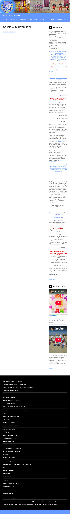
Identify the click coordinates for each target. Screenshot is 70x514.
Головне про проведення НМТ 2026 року (58, 78)
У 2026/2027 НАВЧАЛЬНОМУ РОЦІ (58, 59)
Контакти (66, 19)
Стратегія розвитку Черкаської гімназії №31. (15, 384)
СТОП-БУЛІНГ (6, 419)
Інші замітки (53, 279)
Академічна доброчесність (10, 426)
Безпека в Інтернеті (9, 32)
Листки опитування (60, 141)
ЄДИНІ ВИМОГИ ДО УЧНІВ (9, 397)
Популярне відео (59, 286)
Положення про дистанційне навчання (14, 406)
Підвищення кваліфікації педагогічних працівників (17, 464)
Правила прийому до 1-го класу (11, 416)
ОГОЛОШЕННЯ (53, 274)
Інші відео (52, 368)
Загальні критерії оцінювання (11, 400)
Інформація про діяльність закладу (28, 19)
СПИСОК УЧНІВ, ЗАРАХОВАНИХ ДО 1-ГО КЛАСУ (58, 52)
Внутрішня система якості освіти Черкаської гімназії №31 (19, 387)
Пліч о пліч (5, 467)
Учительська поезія (8, 486)
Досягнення (50, 19)
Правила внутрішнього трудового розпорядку (16, 410)
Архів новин (6, 432)
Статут (4, 413)
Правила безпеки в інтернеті (11, 483)
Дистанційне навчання (9, 403)
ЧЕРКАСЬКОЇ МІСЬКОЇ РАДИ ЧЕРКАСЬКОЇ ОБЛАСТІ (58, 56)
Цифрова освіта (7, 473)
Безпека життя (7, 394)
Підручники (6, 454)
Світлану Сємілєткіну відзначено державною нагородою (18, 498)
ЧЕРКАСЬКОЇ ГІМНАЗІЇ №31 (58, 54)
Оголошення (57, 27)
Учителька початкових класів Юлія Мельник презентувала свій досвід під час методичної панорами (30, 504)
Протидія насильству (9, 422)
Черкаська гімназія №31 (12, 15)
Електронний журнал (9, 445)
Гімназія (42, 19)
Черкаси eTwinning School (10, 435)
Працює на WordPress (8, 512)
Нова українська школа (9, 429)
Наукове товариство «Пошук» (11, 391)
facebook (5, 480)
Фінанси (59, 19)
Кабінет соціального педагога (11, 451)
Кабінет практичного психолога (12, 448)
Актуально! (14, 19)
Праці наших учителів (9, 457)
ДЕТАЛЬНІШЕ (63, 95)
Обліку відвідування (8, 442)
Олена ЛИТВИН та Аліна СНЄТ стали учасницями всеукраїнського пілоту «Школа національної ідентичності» (33, 501)
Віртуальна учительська (9, 438)
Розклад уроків (7, 477)
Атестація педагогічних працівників (13, 461)
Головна (7, 19)
